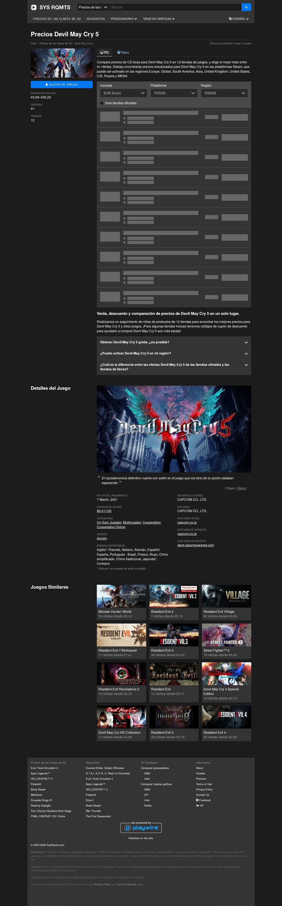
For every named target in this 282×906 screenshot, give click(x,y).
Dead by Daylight (41, 805)
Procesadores (122, 19)
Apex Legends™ (40, 773)
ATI (146, 795)
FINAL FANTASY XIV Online (48, 816)
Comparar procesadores (155, 768)
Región (206, 85)
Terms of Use (204, 784)
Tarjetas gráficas (157, 19)
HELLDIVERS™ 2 (41, 779)
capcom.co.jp (187, 522)
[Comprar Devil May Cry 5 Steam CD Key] (174, 177)
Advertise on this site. (141, 838)
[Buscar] (246, 7)
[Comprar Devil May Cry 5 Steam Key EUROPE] (174, 257)
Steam (241, 488)
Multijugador (132, 522)
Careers (200, 773)
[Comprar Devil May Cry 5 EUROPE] (174, 117)
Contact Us (202, 795)
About (199, 768)
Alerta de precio (63, 84)
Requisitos (96, 19)
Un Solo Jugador (109, 522)
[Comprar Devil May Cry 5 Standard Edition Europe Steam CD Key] (174, 157)
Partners (201, 779)
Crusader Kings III (41, 800)
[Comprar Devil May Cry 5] (174, 197)
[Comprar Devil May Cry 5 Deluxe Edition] (174, 297)
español (239, 19)
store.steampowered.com (195, 545)
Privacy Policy (204, 789)
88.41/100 (104, 510)
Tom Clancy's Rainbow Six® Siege (51, 811)
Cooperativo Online (111, 526)
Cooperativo (152, 522)
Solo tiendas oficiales (120, 102)
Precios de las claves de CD (57, 19)
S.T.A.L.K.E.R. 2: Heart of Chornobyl (108, 773)
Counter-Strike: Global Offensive (105, 768)
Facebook (204, 800)
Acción (102, 538)
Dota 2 (90, 800)
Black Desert (38, 789)
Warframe (36, 795)
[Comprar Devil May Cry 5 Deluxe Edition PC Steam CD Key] (174, 277)
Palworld (36, 784)
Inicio (50, 7)
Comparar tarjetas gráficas (156, 784)
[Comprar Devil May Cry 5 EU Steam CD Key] (174, 137)
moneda (106, 85)
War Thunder (93, 811)
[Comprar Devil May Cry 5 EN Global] (174, 237)
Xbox (125, 52)
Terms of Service (126, 884)
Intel (146, 779)
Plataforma (158, 85)
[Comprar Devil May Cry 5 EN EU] (174, 217)
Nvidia (148, 805)
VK (201, 805)
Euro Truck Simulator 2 (44, 768)
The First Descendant (98, 816)
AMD (147, 773)
